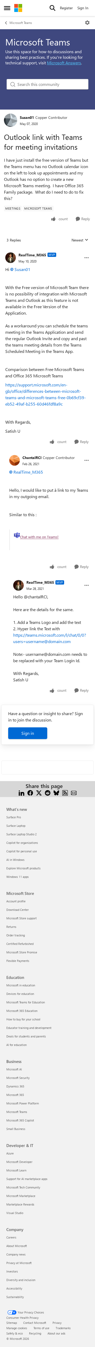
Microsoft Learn (16, 1170)
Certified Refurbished (20, 944)
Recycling (35, 1333)
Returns (11, 927)
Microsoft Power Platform (22, 1103)
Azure (10, 1153)
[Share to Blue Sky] (56, 792)
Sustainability (15, 1297)
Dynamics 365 (15, 1086)
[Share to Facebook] (30, 792)
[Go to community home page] (18, 8)
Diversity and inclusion (20, 1280)
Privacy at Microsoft (19, 1263)
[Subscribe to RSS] (65, 792)
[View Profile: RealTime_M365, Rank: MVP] (10, 257)
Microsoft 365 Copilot (20, 1120)
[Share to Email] (74, 792)
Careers (11, 1237)
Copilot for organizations (22, 843)
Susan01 (27, 117)
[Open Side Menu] (7, 8)
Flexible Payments (17, 961)
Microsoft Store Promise (21, 952)
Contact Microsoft (34, 1323)
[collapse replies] (47, 250)
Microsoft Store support (21, 918)
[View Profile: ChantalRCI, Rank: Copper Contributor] (14, 460)
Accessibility (14, 1288)
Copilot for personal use (21, 851)
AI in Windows (15, 860)
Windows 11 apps (17, 877)
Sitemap (11, 1323)
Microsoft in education (20, 985)
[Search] (52, 8)
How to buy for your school (23, 1019)
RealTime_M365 (32, 254)
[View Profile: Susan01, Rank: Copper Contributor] (10, 120)
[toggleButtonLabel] (87, 22)
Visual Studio (14, 1213)
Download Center (17, 910)
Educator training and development (28, 1028)
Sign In (82, 7)
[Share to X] (39, 792)
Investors (12, 1271)
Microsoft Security (18, 1078)
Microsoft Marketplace (20, 1196)
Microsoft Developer (19, 1162)
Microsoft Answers (64, 62)
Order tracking (15, 935)
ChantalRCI (31, 457)
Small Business (15, 1129)
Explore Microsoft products (23, 868)
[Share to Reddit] (47, 792)
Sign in (27, 733)
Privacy (57, 1323)
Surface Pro (13, 817)
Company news (16, 1254)
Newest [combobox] (80, 240)
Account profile (16, 901)
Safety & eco (14, 1333)
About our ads (56, 1333)
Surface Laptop (15, 826)
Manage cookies (16, 1328)
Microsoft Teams (21, 22)
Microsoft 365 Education (21, 1011)
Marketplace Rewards (20, 1204)
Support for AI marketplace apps (27, 1179)
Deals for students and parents (26, 1036)
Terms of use (41, 1328)
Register (66, 7)
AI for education (16, 1045)
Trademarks (63, 1328)
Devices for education (20, 994)
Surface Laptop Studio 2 (21, 834)
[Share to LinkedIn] (21, 792)
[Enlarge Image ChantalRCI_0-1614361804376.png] (42, 539)
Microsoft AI (14, 1069)
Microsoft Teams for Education (25, 1002)
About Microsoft (16, 1246)
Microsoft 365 (15, 1095)
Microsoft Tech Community (23, 1187)
